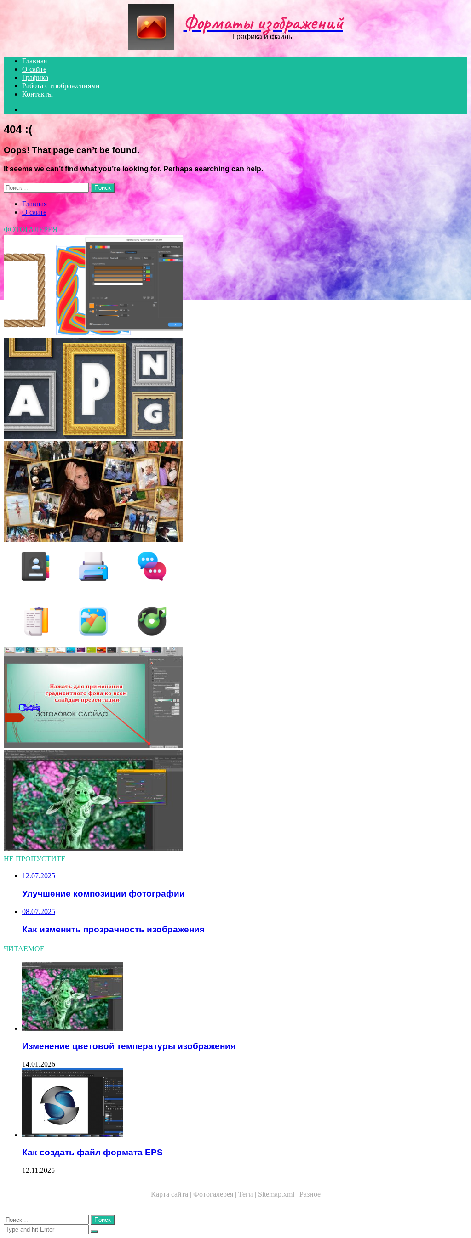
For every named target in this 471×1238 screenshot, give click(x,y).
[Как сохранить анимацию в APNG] (235, 389)
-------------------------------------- (235, 1186)
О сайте (34, 69)
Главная (34, 61)
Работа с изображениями (61, 86)
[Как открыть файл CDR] (235, 286)
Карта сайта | (172, 1194)
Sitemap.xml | (278, 1194)
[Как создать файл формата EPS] (244, 1103)
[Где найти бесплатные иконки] (235, 595)
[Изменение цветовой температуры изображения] (244, 997)
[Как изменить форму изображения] (235, 698)
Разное (310, 1194)
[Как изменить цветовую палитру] (235, 801)
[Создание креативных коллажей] (235, 492)
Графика (35, 77)
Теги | (248, 1194)
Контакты (37, 94)
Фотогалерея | (215, 1194)
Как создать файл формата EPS (92, 1152)
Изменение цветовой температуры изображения (129, 1046)
